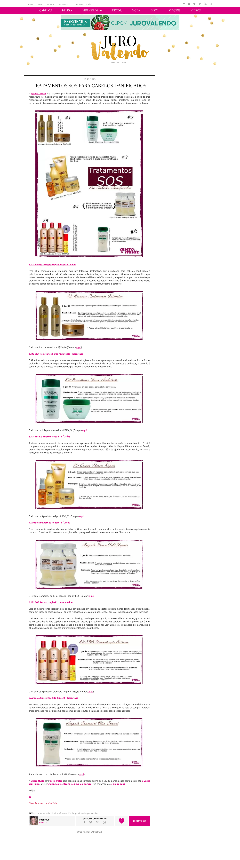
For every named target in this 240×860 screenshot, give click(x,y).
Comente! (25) (139, 821)
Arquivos (63, 4)
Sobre (40, 4)
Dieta (155, 10)
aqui (78, 347)
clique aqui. (119, 783)
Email (104, 822)
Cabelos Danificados (49, 813)
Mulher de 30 (92, 10)
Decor (117, 10)
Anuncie (51, 4)
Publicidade (80, 813)
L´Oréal (71, 813)
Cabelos (45, 10)
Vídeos (196, 10)
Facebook (84, 822)
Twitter (90, 822)
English (89, 4)
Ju (48, 820)
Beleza (67, 10)
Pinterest (97, 822)
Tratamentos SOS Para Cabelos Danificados (89, 85)
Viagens (174, 10)
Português (80, 4)
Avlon (36, 813)
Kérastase (63, 813)
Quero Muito (92, 813)
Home (30, 4)
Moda (136, 10)
